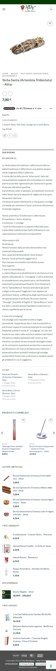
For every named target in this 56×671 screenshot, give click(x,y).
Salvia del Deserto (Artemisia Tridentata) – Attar (12, 377)
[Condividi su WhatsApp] (4, 135)
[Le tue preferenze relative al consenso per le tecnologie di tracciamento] (51, 666)
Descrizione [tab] (8, 152)
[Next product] (4, 93)
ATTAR (9, 129)
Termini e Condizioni (28, 667)
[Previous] (2, 438)
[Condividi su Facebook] (10, 135)
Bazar (14, 73)
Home (5, 73)
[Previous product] (10, 93)
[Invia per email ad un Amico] (15, 135)
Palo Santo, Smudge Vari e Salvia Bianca (33, 124)
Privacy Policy (27, 664)
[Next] (53, 438)
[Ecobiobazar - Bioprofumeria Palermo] (28, 9)
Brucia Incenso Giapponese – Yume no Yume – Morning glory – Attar (41, 448)
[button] (4, 9)
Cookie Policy (43, 664)
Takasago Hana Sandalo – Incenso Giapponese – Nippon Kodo (13, 448)
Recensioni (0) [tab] (9, 158)
